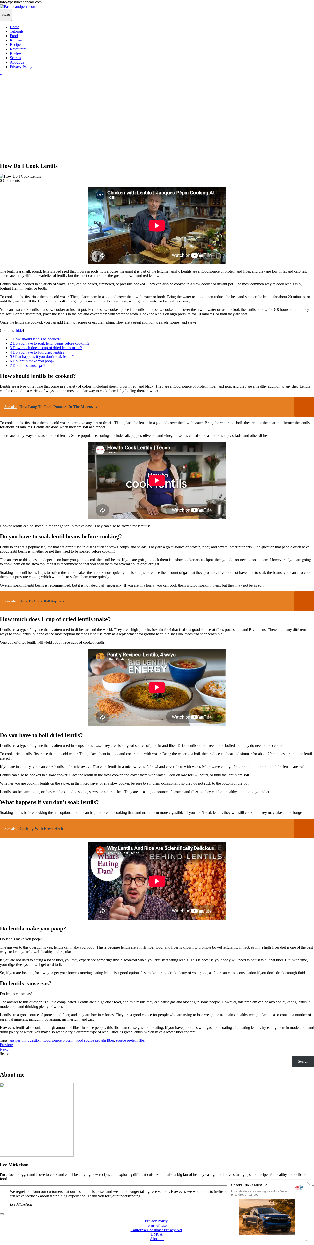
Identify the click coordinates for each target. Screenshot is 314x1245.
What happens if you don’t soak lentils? (42, 357)
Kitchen (16, 40)
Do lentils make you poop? (32, 361)
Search (5, 1054)
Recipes (16, 44)
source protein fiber (131, 1040)
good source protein (58, 1040)
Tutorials (16, 31)
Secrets (15, 58)
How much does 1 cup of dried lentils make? (46, 348)
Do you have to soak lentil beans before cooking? (49, 343)
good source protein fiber (94, 1040)
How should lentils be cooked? (35, 339)
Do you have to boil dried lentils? (37, 352)
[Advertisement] (157, 123)
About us (17, 62)
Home (14, 27)
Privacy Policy (21, 67)
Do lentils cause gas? (27, 365)
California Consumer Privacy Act (156, 1230)
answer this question (25, 1040)
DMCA (157, 1234)
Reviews (16, 53)
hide (19, 330)
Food (14, 36)
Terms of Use (156, 1225)
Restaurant (18, 49)
